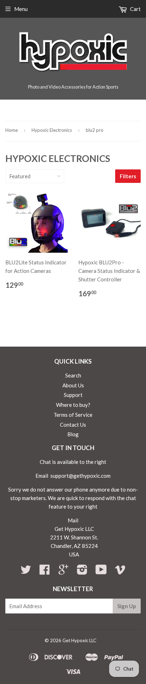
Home (11, 130)
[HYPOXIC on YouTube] (101, 571)
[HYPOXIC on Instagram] (82, 571)
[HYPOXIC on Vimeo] (120, 571)
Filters (128, 176)
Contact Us (73, 424)
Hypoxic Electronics (52, 130)
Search (73, 375)
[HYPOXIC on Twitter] (26, 571)
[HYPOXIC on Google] (63, 571)
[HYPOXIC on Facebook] (44, 571)
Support (73, 395)
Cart (135, 9)
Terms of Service (73, 414)
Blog (73, 434)
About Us (73, 385)
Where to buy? (73, 405)
